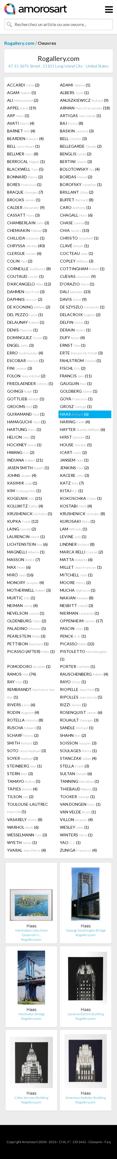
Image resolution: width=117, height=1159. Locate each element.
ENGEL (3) (20, 345)
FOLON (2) (26, 375)
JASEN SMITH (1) (28, 467)
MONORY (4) (25, 582)
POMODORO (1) (29, 666)
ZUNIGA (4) (78, 850)
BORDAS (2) (76, 176)
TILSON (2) (20, 796)
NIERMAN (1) (79, 613)
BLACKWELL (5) (25, 169)
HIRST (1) (75, 437)
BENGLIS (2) (75, 153)
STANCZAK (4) (78, 758)
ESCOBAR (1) (25, 360)
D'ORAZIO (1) (77, 284)
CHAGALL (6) (76, 215)
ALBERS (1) (74, 92)
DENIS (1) (22, 329)
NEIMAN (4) (22, 605)
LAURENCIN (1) (26, 536)
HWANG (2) (20, 452)
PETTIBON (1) (28, 643)
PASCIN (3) (74, 628)
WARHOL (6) (23, 827)
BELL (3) (73, 138)
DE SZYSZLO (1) (82, 306)
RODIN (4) (23, 712)
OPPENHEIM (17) (81, 620)
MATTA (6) (76, 559)
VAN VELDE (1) (78, 811)
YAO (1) (70, 842)
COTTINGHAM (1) (82, 268)
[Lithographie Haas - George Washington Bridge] (85, 895)
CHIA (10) (74, 230)
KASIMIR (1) (22, 483)
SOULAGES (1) (78, 750)
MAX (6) (19, 567)
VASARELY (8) (24, 819)
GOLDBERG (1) (78, 391)
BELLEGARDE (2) (81, 146)
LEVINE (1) (73, 536)
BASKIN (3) (77, 130)
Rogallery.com (19, 43)
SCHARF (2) (23, 735)
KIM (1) (24, 490)
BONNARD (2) (25, 176)
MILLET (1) (81, 567)
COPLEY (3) (76, 261)
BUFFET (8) (76, 199)
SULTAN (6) (76, 773)
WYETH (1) (22, 842)
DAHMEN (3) (26, 291)
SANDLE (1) (76, 727)
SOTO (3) (26, 750)
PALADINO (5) (26, 628)
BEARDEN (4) (25, 138)
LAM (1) (73, 528)
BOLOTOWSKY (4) (80, 169)
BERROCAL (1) (26, 161)
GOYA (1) (76, 398)
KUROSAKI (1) (77, 521)
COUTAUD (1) (25, 276)
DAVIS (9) (73, 299)
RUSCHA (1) (24, 727)
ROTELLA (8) (25, 720)
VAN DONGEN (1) (80, 804)
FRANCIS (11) (76, 375)
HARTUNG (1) (24, 429)
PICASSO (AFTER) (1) (31, 651)
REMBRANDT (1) (31, 693)
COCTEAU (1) (76, 253)
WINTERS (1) (76, 834)
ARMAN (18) (85, 107)
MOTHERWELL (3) (29, 590)
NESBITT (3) (76, 605)
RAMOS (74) (21, 674)
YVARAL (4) (26, 850)
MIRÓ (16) (20, 574)
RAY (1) (17, 681)
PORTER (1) (77, 666)
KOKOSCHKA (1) (81, 498)
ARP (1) (18, 115)
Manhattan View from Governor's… (31, 932)
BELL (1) (23, 146)
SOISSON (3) (78, 743)
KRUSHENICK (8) (82, 513)
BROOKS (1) (23, 199)
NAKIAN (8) (76, 597)
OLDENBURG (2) (26, 620)
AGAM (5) (21, 92)
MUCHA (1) (77, 590)
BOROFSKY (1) (81, 184)
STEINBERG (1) (24, 765)
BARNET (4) (21, 130)
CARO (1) (75, 207)
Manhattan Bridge (31, 1014)
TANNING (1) (79, 781)
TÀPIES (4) (22, 788)
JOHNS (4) (21, 475)
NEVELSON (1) (25, 613)
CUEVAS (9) (78, 276)
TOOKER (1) (77, 796)
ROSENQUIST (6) (81, 712)
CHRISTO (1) (79, 238)
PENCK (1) (73, 636)
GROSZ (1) (76, 406)
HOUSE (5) (76, 444)
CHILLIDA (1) (26, 238)
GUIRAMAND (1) (26, 414)
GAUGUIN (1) (76, 383)
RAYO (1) (73, 681)
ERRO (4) (25, 352)
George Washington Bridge (86, 930)
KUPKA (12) (22, 521)
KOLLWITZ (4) (25, 506)
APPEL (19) (21, 107)
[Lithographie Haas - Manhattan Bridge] (31, 979)
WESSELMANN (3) (27, 834)
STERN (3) (20, 773)
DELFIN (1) (74, 322)
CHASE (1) (74, 222)
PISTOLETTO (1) (83, 655)
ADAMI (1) (75, 85)
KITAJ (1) (71, 490)
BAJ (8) (71, 123)
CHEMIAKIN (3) (27, 230)
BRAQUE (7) (25, 192)
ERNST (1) (72, 345)
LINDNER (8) (77, 544)
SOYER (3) (22, 758)
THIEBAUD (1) (78, 788)
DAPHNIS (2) (24, 299)
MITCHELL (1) (76, 574)
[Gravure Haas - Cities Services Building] (31, 1062)
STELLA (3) (74, 765)
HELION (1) (21, 437)
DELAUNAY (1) (25, 322)
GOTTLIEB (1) (25, 398)
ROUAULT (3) (79, 720)
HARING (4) (75, 421)
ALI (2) (22, 100)
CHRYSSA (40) (26, 245)
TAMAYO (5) (23, 781)
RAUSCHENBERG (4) (84, 674)
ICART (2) (73, 452)
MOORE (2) (75, 582)
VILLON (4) (76, 819)
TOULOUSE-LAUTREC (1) (27, 808)
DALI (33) (75, 291)
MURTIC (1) (21, 597)
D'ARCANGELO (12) (29, 284)
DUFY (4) (72, 337)
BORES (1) (24, 184)
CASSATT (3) (23, 215)
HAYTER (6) (82, 429)
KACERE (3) (74, 475)
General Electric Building (86, 1014)
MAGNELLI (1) (26, 551)
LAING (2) (21, 528)
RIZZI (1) (73, 704)
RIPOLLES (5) (81, 697)
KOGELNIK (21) (24, 498)
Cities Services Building (31, 1097)
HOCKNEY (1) (24, 444)
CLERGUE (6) (24, 253)
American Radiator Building (86, 1097)
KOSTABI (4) (76, 506)
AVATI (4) (20, 123)
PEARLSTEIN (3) (26, 636)
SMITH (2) (22, 743)
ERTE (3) (81, 352)
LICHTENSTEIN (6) (27, 544)
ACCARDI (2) (23, 85)
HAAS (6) (74, 414)
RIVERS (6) (21, 704)
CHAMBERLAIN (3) (28, 222)
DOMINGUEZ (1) (27, 337)
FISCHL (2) (72, 368)
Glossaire (95, 1142)
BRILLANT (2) (76, 192)
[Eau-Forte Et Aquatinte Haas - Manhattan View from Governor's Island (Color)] (31, 895)
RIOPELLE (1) (79, 689)
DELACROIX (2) (80, 314)
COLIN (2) (19, 261)
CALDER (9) (26, 207)
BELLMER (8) (22, 153)
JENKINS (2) (74, 467)
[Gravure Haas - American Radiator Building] (85, 1062)
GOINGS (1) (22, 391)
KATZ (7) (72, 483)
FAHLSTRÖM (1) (80, 360)
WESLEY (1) (74, 827)
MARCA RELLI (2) (81, 551)
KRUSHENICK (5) (29, 513)
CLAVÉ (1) (74, 245)
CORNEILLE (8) (29, 268)
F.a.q (108, 1142)
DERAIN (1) (75, 329)
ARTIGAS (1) (80, 115)
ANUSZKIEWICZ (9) (84, 100)
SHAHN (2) (73, 735)
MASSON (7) (23, 559)
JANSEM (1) (74, 460)
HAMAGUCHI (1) (26, 421)
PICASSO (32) (77, 643)
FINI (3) (19, 368)
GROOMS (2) (22, 406)
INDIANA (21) (25, 460)
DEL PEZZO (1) (25, 314)
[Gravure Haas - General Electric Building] (85, 979)
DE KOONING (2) (28, 306)
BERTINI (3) (76, 161)
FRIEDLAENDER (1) (30, 383)
